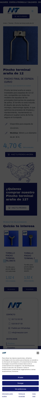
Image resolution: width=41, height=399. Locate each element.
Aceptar (20, 377)
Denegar (20, 383)
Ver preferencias (20, 389)
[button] (38, 353)
